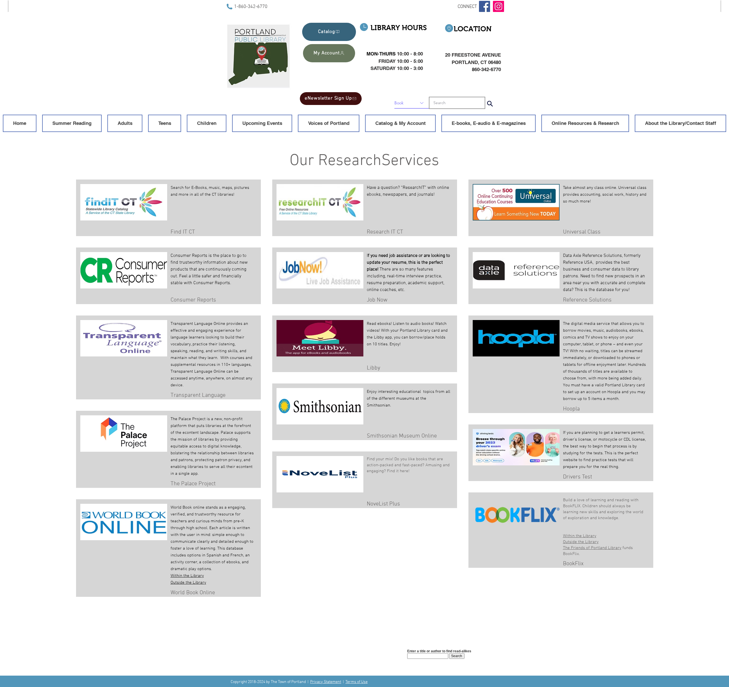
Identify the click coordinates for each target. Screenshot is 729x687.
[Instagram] (498, 6)
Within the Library (187, 575)
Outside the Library (188, 582)
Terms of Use (356, 682)
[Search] (489, 103)
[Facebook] (484, 6)
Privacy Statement (325, 682)
